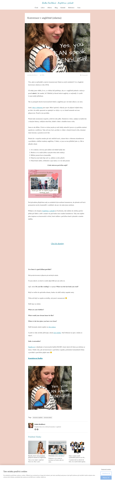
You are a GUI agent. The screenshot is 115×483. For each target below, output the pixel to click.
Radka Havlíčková (33, 75)
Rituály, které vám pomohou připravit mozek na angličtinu (37, 456)
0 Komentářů (85, 75)
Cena (78, 7)
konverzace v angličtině (37, 417)
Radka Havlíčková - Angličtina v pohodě (57, 3)
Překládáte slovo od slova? (56, 456)
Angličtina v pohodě (48, 211)
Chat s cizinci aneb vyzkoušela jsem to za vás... (77, 456)
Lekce (43, 7)
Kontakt (63, 7)
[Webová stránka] (35, 429)
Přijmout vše (106, 477)
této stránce (52, 327)
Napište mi (31, 347)
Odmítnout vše (106, 473)
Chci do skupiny (57, 244)
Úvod (36, 7)
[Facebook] (37, 429)
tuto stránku (57, 333)
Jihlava (49, 7)
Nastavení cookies (106, 469)
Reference (71, 7)
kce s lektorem (38, 107)
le (32, 107)
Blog (56, 7)
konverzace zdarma (48, 417)
